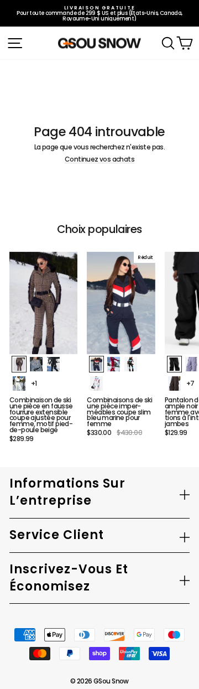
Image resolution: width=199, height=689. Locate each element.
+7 (190, 383)
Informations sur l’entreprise (67, 492)
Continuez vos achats (99, 159)
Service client (56, 534)
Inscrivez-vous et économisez (68, 578)
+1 (34, 383)
